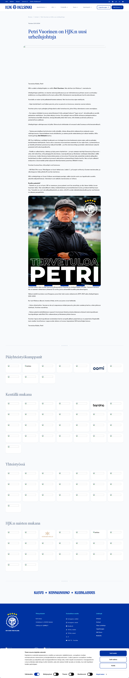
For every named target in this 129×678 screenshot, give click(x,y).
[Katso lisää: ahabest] (47, 497)
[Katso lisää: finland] (115, 545)
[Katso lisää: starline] (115, 416)
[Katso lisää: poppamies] (30, 475)
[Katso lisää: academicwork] (47, 427)
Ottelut (98, 618)
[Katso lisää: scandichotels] (13, 448)
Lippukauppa (100, 629)
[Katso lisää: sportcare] (64, 497)
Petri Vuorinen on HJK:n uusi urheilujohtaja (53, 17)
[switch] (56, 674)
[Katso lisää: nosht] (47, 475)
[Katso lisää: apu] (81, 416)
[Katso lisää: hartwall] (47, 368)
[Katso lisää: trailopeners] (64, 405)
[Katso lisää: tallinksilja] (13, 379)
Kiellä (113, 665)
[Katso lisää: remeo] (115, 438)
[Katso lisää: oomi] (98, 368)
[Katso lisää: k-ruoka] (47, 438)
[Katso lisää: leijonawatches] (64, 416)
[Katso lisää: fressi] (47, 545)
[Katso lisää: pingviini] (47, 405)
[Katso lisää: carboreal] (30, 405)
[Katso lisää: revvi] (13, 368)
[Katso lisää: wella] (64, 545)
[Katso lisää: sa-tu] (47, 486)
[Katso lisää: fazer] (115, 427)
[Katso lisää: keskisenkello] (47, 534)
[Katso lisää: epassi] (81, 545)
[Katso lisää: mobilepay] (13, 405)
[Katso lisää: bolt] (115, 368)
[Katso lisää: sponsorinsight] (13, 507)
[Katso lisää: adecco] (115, 405)
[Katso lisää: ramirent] (81, 427)
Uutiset (36, 17)
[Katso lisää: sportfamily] (98, 486)
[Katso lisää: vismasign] (98, 438)
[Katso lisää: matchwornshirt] (30, 497)
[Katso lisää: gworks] (13, 497)
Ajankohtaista (41, 7)
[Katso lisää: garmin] (81, 486)
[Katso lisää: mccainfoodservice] (98, 475)
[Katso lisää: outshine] (64, 486)
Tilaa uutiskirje (100, 625)
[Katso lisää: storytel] (13, 416)
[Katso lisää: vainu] (115, 534)
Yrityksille (63, 7)
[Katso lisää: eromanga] (64, 475)
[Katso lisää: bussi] (30, 427)
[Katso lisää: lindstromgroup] (30, 486)
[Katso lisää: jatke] (47, 416)
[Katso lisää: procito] (98, 497)
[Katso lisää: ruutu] (81, 368)
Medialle (99, 635)
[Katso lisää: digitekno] (30, 416)
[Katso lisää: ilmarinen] (13, 427)
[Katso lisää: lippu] (115, 486)
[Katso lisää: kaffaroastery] (81, 475)
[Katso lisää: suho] (81, 497)
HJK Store (99, 632)
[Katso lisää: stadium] (30, 379)
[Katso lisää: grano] (30, 438)
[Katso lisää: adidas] (30, 368)
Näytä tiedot (100, 674)
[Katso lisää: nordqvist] (81, 405)
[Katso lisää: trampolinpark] (13, 475)
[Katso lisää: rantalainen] (30, 534)
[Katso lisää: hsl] (98, 427)
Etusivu (30, 17)
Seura (74, 7)
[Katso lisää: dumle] (13, 438)
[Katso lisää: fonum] (13, 545)
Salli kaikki (113, 653)
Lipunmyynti (86, 7)
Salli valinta (113, 659)
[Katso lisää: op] (64, 368)
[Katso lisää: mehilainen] (47, 379)
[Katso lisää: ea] (64, 438)
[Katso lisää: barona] (98, 405)
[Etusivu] (19, 7)
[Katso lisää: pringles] (13, 486)
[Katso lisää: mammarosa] (115, 497)
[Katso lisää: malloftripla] (64, 427)
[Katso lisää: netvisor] (81, 438)
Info (53, 7)
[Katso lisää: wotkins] (115, 475)
